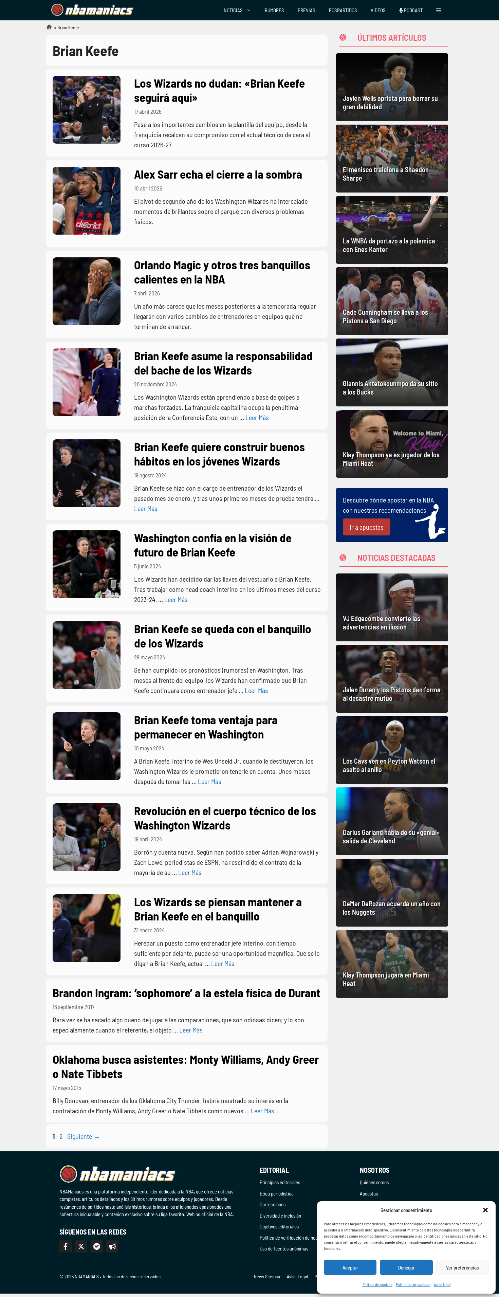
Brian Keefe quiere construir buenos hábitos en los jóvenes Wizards (219, 453)
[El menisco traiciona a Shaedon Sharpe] (392, 159)
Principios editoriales (280, 1182)
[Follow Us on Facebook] (65, 1246)
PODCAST (413, 10)
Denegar (406, 1267)
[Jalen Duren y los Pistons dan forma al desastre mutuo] (392, 679)
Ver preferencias (462, 1267)
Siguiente (83, 1136)
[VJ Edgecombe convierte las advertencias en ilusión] (392, 607)
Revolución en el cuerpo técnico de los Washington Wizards (225, 817)
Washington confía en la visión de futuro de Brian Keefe (213, 544)
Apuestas (369, 1193)
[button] (485, 1210)
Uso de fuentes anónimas (284, 1248)
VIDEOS (378, 10)
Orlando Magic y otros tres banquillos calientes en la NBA (222, 271)
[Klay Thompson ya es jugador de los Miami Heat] (392, 444)
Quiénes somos (374, 1182)
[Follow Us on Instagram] (97, 1246)
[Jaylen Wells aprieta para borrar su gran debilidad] (392, 87)
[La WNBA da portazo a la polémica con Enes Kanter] (392, 230)
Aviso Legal (297, 1276)
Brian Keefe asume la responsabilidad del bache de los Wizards (223, 362)
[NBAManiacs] (92, 10)
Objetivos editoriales (279, 1226)
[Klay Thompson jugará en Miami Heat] (392, 964)
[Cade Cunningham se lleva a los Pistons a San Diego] (392, 301)
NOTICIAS (233, 10)
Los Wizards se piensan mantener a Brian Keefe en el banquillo (218, 908)
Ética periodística (277, 1193)
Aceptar (350, 1267)
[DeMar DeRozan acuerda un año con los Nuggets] (392, 893)
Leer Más (257, 417)
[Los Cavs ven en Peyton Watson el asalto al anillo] (392, 750)
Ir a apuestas (367, 527)
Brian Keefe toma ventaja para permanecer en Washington (206, 726)
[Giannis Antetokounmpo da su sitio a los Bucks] (392, 372)
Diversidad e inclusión (280, 1215)
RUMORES (274, 10)
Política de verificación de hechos (292, 1238)
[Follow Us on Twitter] (81, 1246)
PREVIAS (306, 10)
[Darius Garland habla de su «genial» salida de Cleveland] (392, 821)
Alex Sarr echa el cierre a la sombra (218, 174)
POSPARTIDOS (343, 10)
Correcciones (272, 1204)
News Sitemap (267, 1276)
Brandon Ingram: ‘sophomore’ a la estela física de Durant (186, 992)
